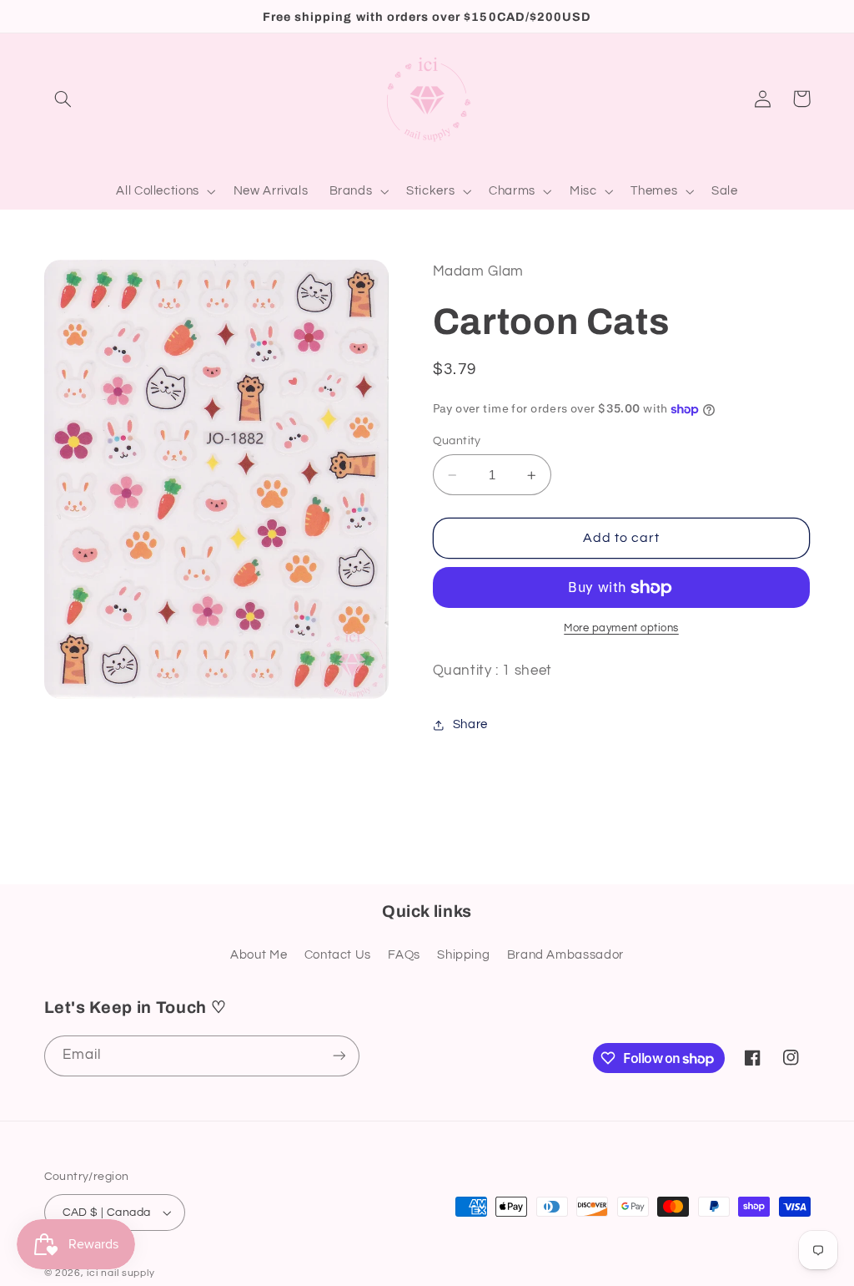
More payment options (621, 628)
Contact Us (337, 955)
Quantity (457, 441)
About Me (258, 955)
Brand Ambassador (565, 955)
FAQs (404, 955)
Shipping (463, 955)
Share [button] (470, 724)
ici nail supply (120, 1273)
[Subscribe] (338, 1055)
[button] (63, 98)
